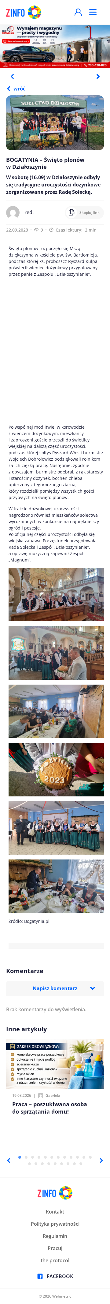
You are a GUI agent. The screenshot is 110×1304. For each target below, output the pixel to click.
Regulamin (55, 1236)
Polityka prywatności (55, 1224)
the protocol (55, 1260)
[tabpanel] (55, 46)
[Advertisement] (55, 350)
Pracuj (55, 1248)
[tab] (19, 1157)
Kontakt (55, 1211)
